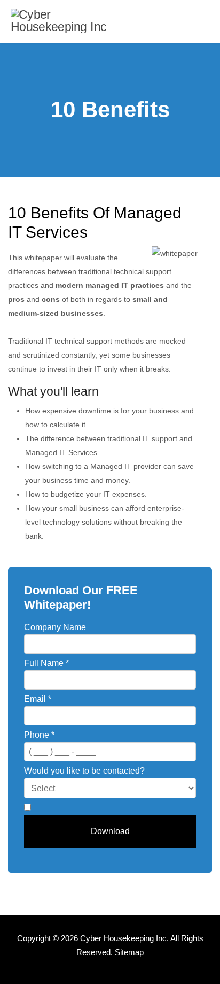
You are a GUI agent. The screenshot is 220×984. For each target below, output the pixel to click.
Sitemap (129, 952)
